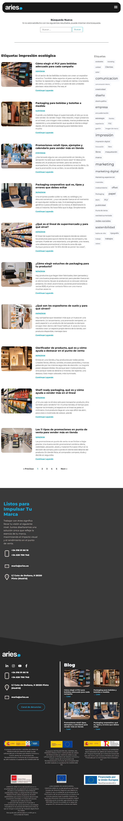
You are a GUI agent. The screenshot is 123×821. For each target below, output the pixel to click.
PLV (106, 200)
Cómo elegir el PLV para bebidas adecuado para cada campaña (56, 65)
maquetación (111, 152)
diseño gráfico (100, 101)
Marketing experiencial (105, 177)
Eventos (111, 118)
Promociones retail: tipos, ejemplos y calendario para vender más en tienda (60, 147)
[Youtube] (20, 666)
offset (115, 187)
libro (110, 147)
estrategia (99, 118)
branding (111, 61)
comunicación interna (102, 84)
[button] (117, 7)
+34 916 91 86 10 (19, 550)
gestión (98, 128)
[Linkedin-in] (7, 666)
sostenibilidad (105, 227)
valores (97, 243)
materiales (99, 182)
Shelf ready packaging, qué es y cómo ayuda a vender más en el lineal (60, 391)
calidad (98, 67)
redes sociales (103, 221)
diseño (100, 95)
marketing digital (107, 171)
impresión (104, 135)
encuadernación (101, 113)
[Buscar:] (56, 29)
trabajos (109, 239)
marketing (104, 164)
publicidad (100, 205)
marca (98, 157)
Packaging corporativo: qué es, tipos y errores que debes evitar (60, 186)
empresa (101, 107)
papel (112, 193)
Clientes (109, 67)
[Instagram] (13, 666)
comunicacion (106, 78)
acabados (99, 61)
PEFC (97, 200)
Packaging (99, 194)
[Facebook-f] (26, 666)
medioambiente (101, 188)
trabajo (98, 239)
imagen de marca (111, 128)
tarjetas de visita (100, 233)
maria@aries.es (20, 566)
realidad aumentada (103, 215)
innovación (99, 147)
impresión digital (102, 141)
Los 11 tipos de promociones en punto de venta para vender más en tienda (61, 431)
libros (98, 152)
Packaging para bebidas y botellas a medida (105, 691)
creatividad (100, 89)
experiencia (99, 123)
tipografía (114, 233)
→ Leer (67, 696)
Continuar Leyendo (44, 90)
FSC (110, 123)
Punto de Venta (101, 210)
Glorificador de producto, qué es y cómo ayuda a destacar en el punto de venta (61, 349)
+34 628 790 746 (20, 555)
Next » (64, 469)
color (97, 72)
